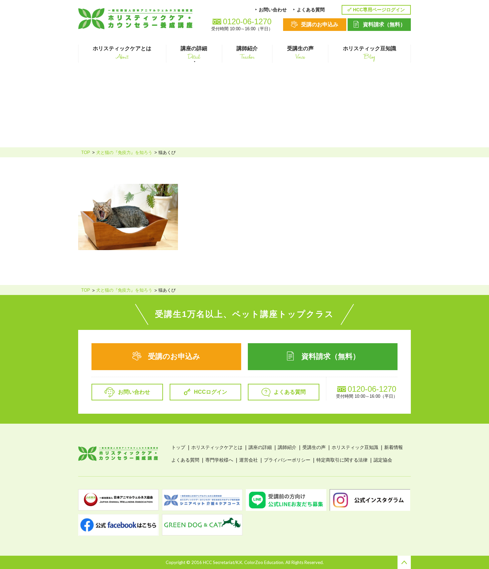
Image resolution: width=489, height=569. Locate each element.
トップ (178, 447)
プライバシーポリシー (287, 460)
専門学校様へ (219, 460)
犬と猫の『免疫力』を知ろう (124, 152)
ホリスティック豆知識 (355, 447)
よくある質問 (185, 460)
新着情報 (393, 447)
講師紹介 (287, 447)
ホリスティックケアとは (217, 447)
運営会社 (248, 460)
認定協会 (383, 460)
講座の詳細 (260, 447)
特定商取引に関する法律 (342, 460)
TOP (85, 152)
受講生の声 (314, 447)
